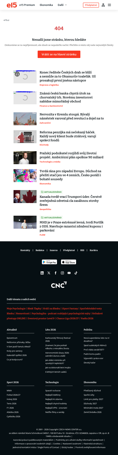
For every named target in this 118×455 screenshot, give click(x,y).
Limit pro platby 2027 (93, 399)
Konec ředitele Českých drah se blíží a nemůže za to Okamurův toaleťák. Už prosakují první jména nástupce (68, 76)
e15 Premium (27, 4)
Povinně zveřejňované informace (90, 447)
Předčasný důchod (92, 390)
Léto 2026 (50, 329)
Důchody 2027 (90, 403)
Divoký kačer (89, 362)
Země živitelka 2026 (92, 412)
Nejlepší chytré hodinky (56, 403)
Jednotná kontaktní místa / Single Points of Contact (36, 447)
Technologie (52, 382)
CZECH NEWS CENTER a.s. (70, 429)
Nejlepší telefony (53, 394)
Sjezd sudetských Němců (95, 345)
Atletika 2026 (12, 412)
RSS (82, 250)
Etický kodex (67, 447)
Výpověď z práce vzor (93, 358)
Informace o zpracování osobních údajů (33, 443)
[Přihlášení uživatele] (103, 5)
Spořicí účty (89, 394)
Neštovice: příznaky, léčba (18, 342)
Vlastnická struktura (92, 443)
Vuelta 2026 (87, 318)
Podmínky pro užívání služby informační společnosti (79, 439)
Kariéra (94, 250)
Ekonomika (46, 4)
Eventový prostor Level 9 (41, 318)
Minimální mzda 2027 (93, 407)
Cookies (56, 443)
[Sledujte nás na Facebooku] (55, 272)
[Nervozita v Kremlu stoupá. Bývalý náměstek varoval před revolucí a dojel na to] (25, 118)
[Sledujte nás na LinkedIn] (42, 272)
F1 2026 (10, 407)
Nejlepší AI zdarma (53, 399)
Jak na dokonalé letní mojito (58, 367)
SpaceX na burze (52, 390)
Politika (88, 329)
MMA (9, 390)
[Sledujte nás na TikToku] (75, 272)
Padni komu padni (92, 354)
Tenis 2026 (11, 403)
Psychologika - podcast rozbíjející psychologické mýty (61, 313)
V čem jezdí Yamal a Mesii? (19, 346)
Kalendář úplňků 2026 (17, 355)
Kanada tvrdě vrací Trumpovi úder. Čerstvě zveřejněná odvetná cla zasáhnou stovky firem (71, 201)
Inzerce (54, 250)
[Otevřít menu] (109, 5)
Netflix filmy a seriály (54, 412)
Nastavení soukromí (72, 443)
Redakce (40, 250)
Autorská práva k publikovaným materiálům (33, 439)
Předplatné (69, 250)
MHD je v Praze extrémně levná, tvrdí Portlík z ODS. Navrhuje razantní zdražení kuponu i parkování (72, 226)
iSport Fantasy (70, 308)
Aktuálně (12, 329)
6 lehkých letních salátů (56, 371)
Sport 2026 (13, 382)
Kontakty (25, 250)
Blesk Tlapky (34, 308)
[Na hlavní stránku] (12, 5)
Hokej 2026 (12, 399)
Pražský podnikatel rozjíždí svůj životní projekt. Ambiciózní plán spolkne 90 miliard (71, 155)
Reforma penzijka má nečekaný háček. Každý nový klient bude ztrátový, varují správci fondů (68, 136)
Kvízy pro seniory (14, 350)
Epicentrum (12, 338)
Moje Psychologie (16, 308)
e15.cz (6, 20)
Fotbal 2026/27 (13, 394)
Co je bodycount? (15, 359)
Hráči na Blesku (51, 308)
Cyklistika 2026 (13, 416)
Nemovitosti (23, 313)
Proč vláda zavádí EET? (94, 349)
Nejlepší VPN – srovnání (56, 407)
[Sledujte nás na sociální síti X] (48, 272)
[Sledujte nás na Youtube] (69, 272)
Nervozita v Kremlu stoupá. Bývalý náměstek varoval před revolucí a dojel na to (72, 116)
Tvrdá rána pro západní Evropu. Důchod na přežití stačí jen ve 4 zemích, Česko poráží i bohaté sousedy (70, 175)
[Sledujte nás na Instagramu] (62, 272)
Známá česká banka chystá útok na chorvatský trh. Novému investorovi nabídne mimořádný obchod (66, 97)
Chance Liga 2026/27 (67, 318)
